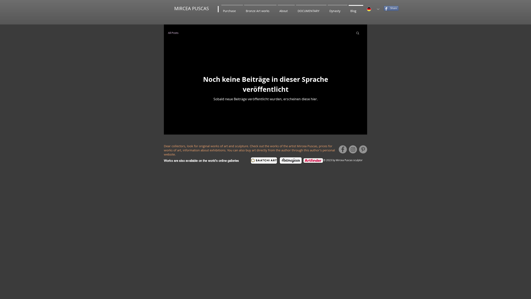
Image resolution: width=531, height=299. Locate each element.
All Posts (173, 33)
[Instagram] (353, 149)
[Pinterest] (363, 149)
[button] (358, 33)
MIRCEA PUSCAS (191, 8)
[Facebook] (343, 149)
